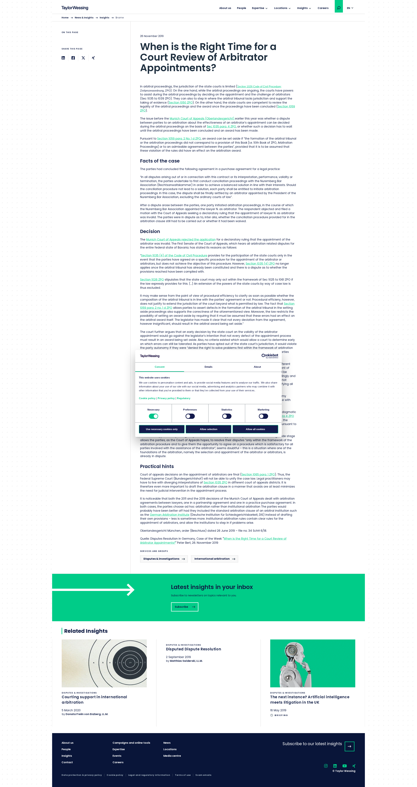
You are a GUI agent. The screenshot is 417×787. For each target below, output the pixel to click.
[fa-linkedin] (332, 766)
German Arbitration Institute (169, 515)
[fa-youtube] (342, 766)
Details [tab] (209, 366)
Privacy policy (166, 398)
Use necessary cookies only (162, 429)
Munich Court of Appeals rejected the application (181, 239)
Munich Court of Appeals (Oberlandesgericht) (202, 119)
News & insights (84, 17)
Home (65, 17)
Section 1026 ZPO (152, 280)
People (241, 8)
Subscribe (208, 597)
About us (225, 8)
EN (348, 8)
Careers (323, 8)
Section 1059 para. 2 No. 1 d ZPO (179, 139)
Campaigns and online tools (131, 743)
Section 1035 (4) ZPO (260, 264)
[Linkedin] (63, 58)
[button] (338, 7)
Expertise (258, 8)
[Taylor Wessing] (75, 8)
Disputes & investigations (161, 559)
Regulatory (183, 398)
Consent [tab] (160, 366)
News (167, 743)
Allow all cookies (255, 429)
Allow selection (208, 429)
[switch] (190, 416)
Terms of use (183, 775)
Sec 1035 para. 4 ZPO (221, 126)
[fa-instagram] (323, 766)
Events (117, 756)
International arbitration (212, 559)
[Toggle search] (338, 7)
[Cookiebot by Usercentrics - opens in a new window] (264, 356)
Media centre (172, 756)
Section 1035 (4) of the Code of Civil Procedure (174, 255)
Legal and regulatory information (149, 775)
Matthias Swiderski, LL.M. (186, 661)
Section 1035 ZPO (215, 482)
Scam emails (203, 775)
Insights (302, 8)
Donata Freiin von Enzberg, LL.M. (87, 714)
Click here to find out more (104, 681)
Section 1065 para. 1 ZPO (258, 474)
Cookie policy (147, 398)
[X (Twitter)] (83, 58)
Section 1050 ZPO (181, 103)
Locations (280, 8)
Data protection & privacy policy (82, 775)
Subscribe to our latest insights (312, 743)
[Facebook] (73, 58)
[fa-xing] (351, 766)
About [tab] (257, 366)
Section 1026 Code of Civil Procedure (259, 86)
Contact (67, 762)
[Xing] (93, 58)
